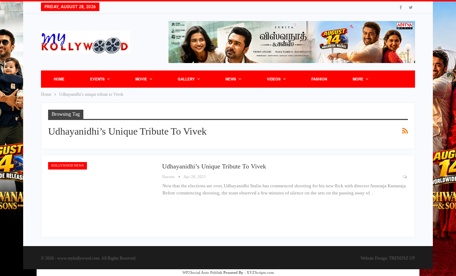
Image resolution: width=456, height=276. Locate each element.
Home (59, 79)
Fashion (319, 79)
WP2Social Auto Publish (202, 272)
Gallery (186, 79)
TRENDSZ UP (402, 258)
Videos (274, 79)
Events (97, 79)
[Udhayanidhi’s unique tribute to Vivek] (101, 196)
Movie (141, 79)
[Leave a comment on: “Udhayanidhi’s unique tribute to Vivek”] (405, 176)
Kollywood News (67, 165)
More (358, 79)
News (231, 79)
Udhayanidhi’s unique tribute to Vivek (214, 166)
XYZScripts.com (260, 272)
